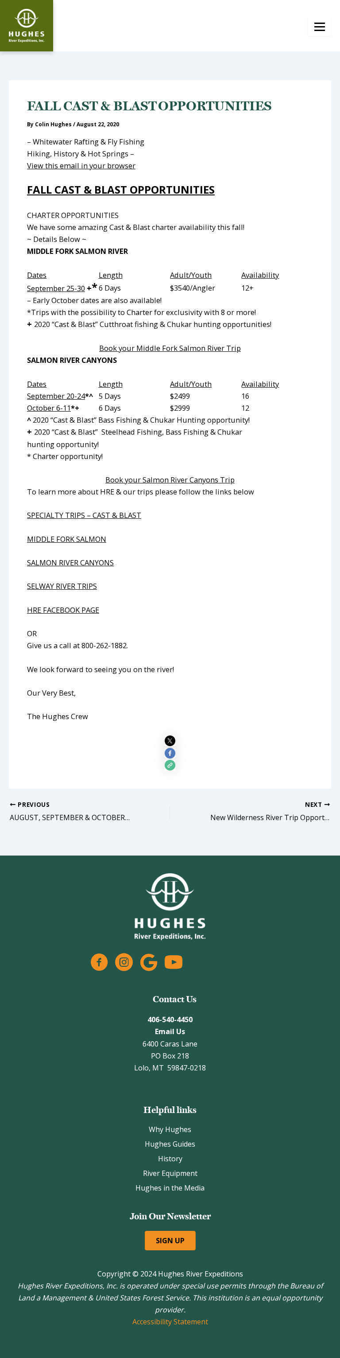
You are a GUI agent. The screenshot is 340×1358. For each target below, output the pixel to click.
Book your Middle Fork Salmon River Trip (170, 348)
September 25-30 (56, 288)
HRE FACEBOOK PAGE (63, 610)
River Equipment (170, 1173)
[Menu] (319, 26)
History (170, 1158)
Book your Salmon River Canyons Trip (170, 480)
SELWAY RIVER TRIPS (62, 586)
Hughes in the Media (170, 1188)
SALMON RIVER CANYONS (70, 562)
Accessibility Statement (170, 1322)
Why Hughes (170, 1129)
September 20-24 (56, 396)
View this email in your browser (81, 165)
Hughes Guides (170, 1144)
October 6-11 (49, 408)
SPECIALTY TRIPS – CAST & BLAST (84, 515)
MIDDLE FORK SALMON (66, 539)
